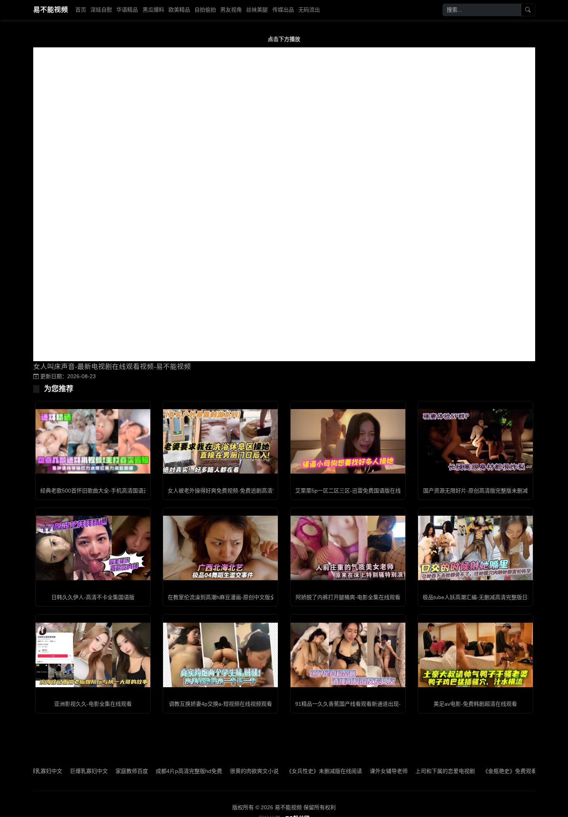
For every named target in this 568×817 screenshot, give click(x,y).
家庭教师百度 (108, 771)
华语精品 (127, 10)
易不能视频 (50, 10)
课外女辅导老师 (365, 771)
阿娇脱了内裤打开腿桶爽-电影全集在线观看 (348, 597)
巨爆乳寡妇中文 (65, 771)
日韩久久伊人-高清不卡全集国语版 (92, 597)
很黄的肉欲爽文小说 (230, 771)
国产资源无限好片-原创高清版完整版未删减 (475, 490)
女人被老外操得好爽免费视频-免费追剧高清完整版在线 (233, 490)
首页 (80, 10)
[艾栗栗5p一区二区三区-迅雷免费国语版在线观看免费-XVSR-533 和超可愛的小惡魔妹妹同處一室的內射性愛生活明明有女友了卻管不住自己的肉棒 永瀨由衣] (348, 441)
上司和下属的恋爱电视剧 (421, 771)
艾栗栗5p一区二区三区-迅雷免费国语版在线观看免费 (358, 490)
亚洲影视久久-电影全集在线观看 (93, 704)
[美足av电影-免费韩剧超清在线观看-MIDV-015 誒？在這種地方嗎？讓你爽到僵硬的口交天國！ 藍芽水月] (475, 655)
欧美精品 (179, 10)
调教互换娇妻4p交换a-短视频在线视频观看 (220, 704)
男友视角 (231, 10)
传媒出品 (283, 10)
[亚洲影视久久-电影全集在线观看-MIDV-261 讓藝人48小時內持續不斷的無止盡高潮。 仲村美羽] (93, 655)
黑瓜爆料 (153, 10)
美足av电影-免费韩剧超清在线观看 (475, 704)
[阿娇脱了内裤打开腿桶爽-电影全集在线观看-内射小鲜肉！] (348, 548)
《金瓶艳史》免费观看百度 (491, 771)
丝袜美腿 (257, 10)
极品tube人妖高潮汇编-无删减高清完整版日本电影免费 (488, 597)
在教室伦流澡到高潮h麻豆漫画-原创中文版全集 (224, 597)
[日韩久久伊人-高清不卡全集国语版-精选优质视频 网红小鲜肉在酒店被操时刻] (93, 548)
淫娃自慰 (101, 10)
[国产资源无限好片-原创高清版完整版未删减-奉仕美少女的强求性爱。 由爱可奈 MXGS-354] (475, 441)
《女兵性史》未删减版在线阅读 (300, 771)
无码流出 (309, 10)
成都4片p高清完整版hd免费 (165, 771)
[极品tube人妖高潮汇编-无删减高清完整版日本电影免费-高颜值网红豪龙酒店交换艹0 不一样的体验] (475, 548)
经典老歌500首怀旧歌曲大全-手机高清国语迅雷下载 (102, 490)
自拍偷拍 (205, 10)
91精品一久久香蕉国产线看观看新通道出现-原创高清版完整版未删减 (377, 704)
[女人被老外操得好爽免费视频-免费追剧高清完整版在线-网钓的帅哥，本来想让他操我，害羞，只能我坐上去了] (220, 441)
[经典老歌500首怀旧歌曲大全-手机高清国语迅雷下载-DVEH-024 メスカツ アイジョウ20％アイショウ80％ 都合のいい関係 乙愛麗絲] (93, 441)
